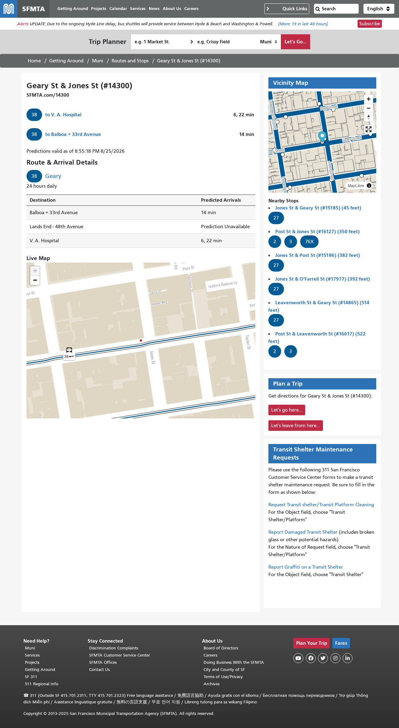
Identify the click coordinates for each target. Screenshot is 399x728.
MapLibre (356, 185)
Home (34, 61)
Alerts (22, 24)
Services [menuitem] (138, 8)
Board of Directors (221, 648)
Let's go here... (286, 410)
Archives (211, 684)
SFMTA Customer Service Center (119, 655)
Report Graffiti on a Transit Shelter (305, 567)
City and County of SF (224, 669)
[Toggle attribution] (369, 185)
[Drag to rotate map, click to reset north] (368, 117)
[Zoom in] (368, 99)
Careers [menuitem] (191, 8)
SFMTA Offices (103, 662)
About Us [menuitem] (172, 8)
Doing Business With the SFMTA (234, 662)
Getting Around (66, 61)
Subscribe (369, 24)
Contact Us (99, 669)
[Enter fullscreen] (368, 129)
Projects (32, 662)
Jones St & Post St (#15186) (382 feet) (317, 255)
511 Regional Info (41, 684)
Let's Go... (295, 42)
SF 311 (31, 676)
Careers (210, 655)
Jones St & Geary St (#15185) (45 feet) (318, 208)
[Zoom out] (368, 108)
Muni (97, 61)
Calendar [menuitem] (118, 8)
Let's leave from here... (295, 425)
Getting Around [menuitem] (72, 8)
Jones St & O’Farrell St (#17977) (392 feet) (322, 279)
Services (32, 655)
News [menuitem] (154, 8)
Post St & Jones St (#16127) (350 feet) (317, 231)
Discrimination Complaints (113, 648)
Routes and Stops (130, 61)
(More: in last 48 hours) (303, 24)
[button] (378, 9)
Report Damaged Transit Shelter (303, 532)
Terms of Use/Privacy (223, 676)
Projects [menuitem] (98, 8)
